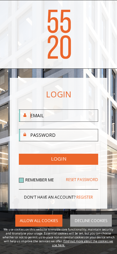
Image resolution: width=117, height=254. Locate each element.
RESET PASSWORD (82, 180)
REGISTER (84, 197)
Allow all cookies (39, 220)
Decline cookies (91, 220)
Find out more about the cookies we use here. (82, 243)
